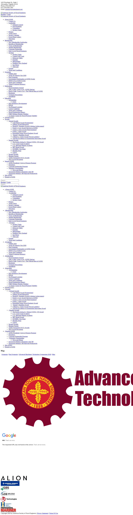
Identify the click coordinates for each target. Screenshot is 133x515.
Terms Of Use (53, 513)
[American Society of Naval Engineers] (13, 13)
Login (9, 14)
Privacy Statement (42, 513)
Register (3, 14)
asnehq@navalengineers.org (13, 9)
